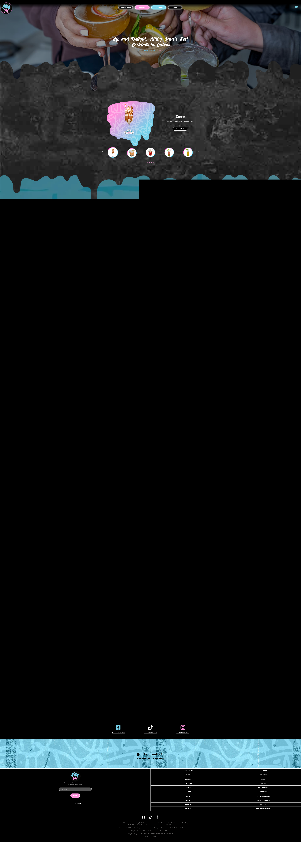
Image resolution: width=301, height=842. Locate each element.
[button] (296, 7)
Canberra (157, 825)
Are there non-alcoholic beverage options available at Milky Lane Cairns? (51, 622)
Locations (159, 7)
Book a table (126, 7)
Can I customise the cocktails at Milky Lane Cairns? (38, 559)
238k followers (182, 733)
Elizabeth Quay (132, 825)
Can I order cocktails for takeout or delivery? (34, 601)
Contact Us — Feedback (150, 758)
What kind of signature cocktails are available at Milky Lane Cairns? (48, 524)
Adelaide (151, 825)
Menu (175, 7)
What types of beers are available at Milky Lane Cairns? (41, 684)
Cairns (154, 50)
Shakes (50, 452)
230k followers (118, 733)
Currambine (144, 825)
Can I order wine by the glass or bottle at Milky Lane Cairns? (43, 663)
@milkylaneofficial (150, 754)
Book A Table (180, 129)
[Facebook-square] (118, 727)
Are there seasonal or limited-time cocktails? (34, 580)
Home (140, 50)
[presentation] (102, 152)
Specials (142, 7)
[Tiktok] (150, 727)
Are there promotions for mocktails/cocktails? (35, 643)
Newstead (174, 823)
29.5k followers (150, 733)
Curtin (139, 825)
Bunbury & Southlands (167, 825)
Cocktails (150, 362)
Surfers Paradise (182, 823)
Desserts (251, 362)
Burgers (50, 362)
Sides (150, 452)
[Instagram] (183, 727)
